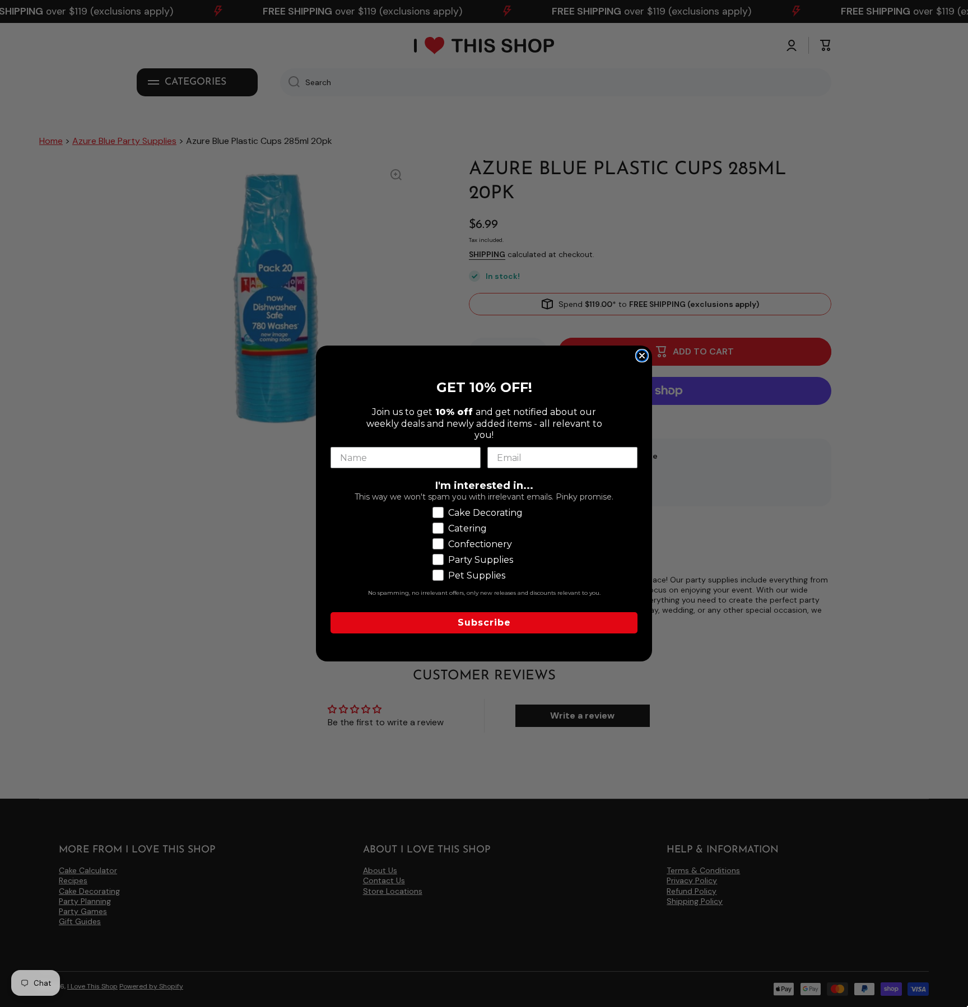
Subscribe (484, 622)
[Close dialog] (642, 355)
